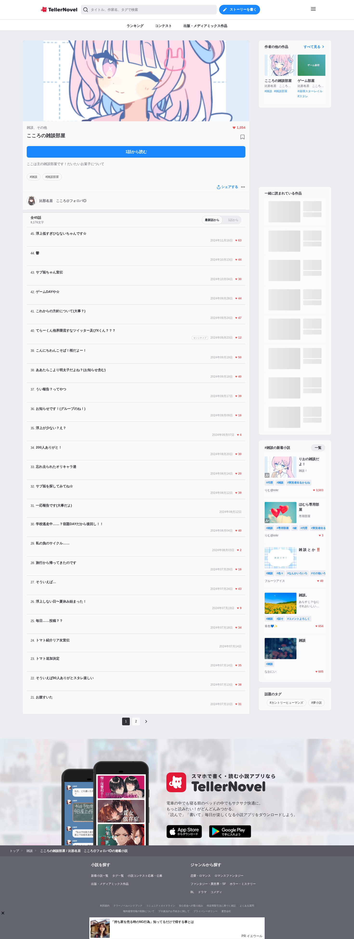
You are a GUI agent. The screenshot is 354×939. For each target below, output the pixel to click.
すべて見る (312, 47)
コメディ (216, 892)
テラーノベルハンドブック (127, 905)
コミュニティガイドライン (160, 905)
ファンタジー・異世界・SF (208, 884)
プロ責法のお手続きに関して (174, 911)
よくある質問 (247, 905)
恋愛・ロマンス (200, 875)
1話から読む (136, 152)
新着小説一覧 (99, 875)
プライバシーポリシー (205, 911)
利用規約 (105, 905)
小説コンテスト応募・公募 (145, 875)
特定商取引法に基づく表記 (221, 905)
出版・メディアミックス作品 (110, 884)
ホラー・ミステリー (243, 884)
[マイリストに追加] (242, 137)
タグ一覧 (118, 875)
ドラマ (202, 892)
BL (192, 892)
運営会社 (226, 911)
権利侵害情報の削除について (138, 911)
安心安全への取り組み (191, 905)
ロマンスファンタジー (229, 875)
